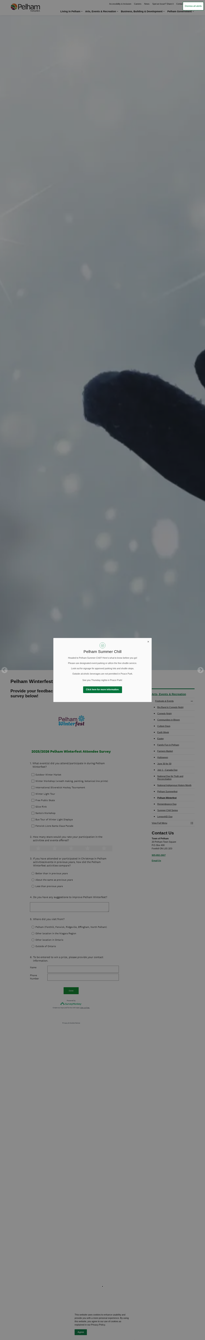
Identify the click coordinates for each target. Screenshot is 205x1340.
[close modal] (148, 641)
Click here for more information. (102, 689)
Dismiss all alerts (193, 6)
